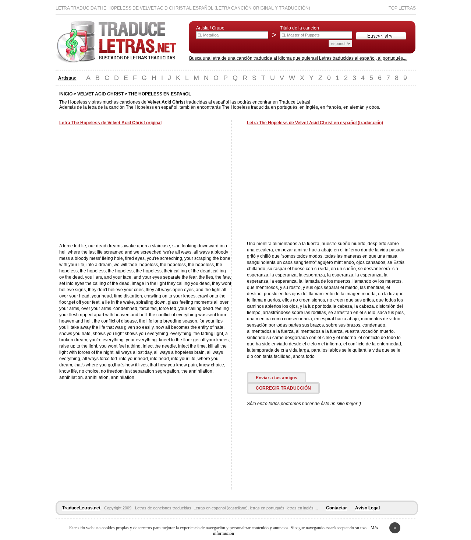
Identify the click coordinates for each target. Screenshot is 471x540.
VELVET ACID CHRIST (100, 94)
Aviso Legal (367, 508)
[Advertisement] (121, 185)
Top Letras (402, 8)
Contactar (336, 508)
